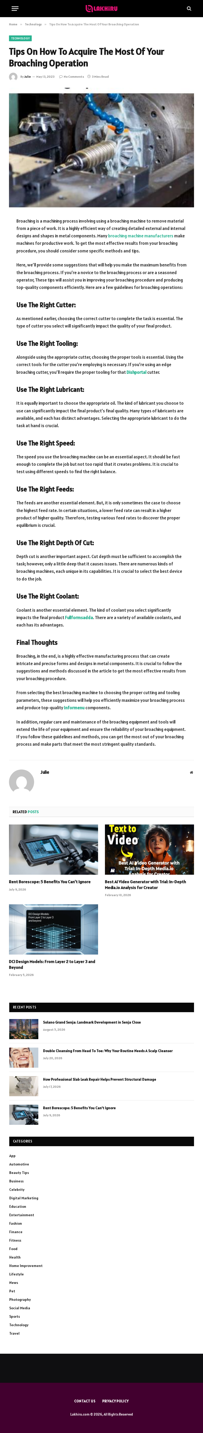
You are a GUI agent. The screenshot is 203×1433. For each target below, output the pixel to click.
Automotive (19, 1164)
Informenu (74, 708)
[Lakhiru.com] (101, 8)
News (13, 1282)
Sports (14, 1316)
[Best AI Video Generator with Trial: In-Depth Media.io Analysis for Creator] (149, 849)
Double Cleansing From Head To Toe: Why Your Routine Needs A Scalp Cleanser (108, 1050)
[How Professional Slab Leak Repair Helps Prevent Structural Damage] (23, 1086)
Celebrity (17, 1189)
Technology (20, 38)
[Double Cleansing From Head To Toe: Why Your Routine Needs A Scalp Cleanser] (23, 1058)
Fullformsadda (79, 617)
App (12, 1155)
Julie (27, 77)
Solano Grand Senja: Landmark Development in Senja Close (92, 1022)
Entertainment (21, 1215)
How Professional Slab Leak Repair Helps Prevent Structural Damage (99, 1079)
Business (16, 1181)
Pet (12, 1291)
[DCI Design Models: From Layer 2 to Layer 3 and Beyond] (53, 929)
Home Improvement (26, 1265)
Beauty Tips (19, 1172)
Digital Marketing (23, 1198)
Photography (20, 1299)
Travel (14, 1333)
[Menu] (15, 9)
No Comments (74, 77)
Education (17, 1206)
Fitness (15, 1240)
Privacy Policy (115, 1401)
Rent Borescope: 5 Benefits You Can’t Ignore (50, 881)
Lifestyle (16, 1274)
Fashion (15, 1223)
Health (15, 1257)
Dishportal (136, 372)
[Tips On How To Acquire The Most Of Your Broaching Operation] (101, 148)
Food (13, 1248)
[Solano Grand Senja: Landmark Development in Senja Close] (23, 1029)
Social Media (19, 1308)
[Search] (188, 9)
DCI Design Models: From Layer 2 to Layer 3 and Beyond (52, 964)
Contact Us (85, 1401)
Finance (15, 1231)
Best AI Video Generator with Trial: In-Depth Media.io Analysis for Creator (145, 884)
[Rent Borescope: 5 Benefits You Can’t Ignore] (53, 849)
